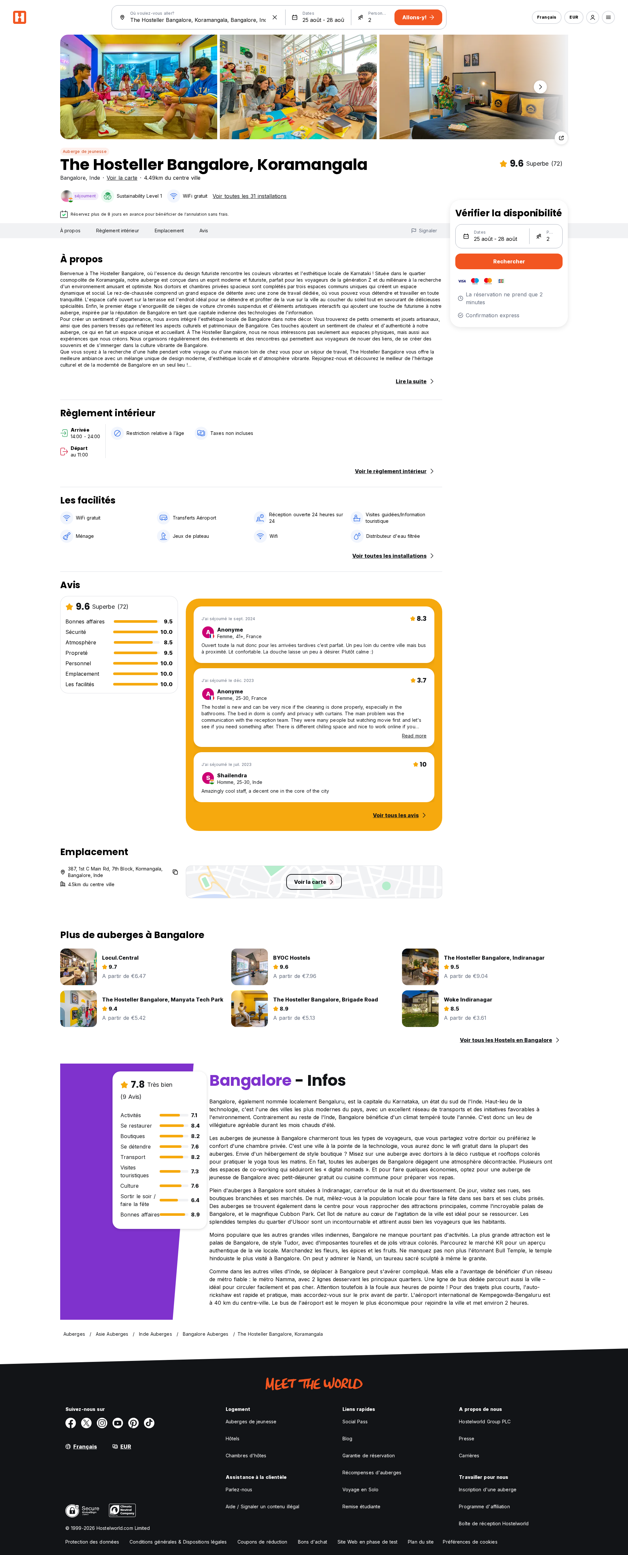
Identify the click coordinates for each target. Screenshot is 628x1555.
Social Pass (355, 1421)
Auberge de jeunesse (85, 151)
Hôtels (233, 1438)
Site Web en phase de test (368, 1542)
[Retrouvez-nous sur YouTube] (118, 1423)
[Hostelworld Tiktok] (149, 1423)
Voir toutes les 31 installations (250, 196)
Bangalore (73, 177)
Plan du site (421, 1542)
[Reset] (275, 17)
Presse (466, 1438)
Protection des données (92, 1542)
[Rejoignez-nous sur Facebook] (70, 1423)
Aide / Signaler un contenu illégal (262, 1506)
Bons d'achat (312, 1542)
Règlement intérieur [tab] (117, 230)
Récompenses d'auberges (371, 1472)
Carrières (469, 1455)
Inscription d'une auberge (487, 1489)
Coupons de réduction (262, 1542)
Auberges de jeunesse (251, 1421)
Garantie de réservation (368, 1455)
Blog (347, 1438)
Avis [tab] (204, 230)
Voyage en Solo (360, 1489)
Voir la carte (122, 177)
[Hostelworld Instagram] (102, 1423)
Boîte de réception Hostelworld (494, 1523)
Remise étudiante (361, 1506)
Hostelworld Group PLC (485, 1421)
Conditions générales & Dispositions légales (178, 1542)
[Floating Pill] (540, 86)
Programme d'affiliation (484, 1506)
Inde (94, 177)
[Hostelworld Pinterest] (133, 1423)
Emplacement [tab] (169, 230)
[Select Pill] (592, 17)
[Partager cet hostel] (561, 137)
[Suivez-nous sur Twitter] (86, 1423)
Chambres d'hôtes (246, 1455)
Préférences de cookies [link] (470, 1542)
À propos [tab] (70, 230)
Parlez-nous (239, 1489)
